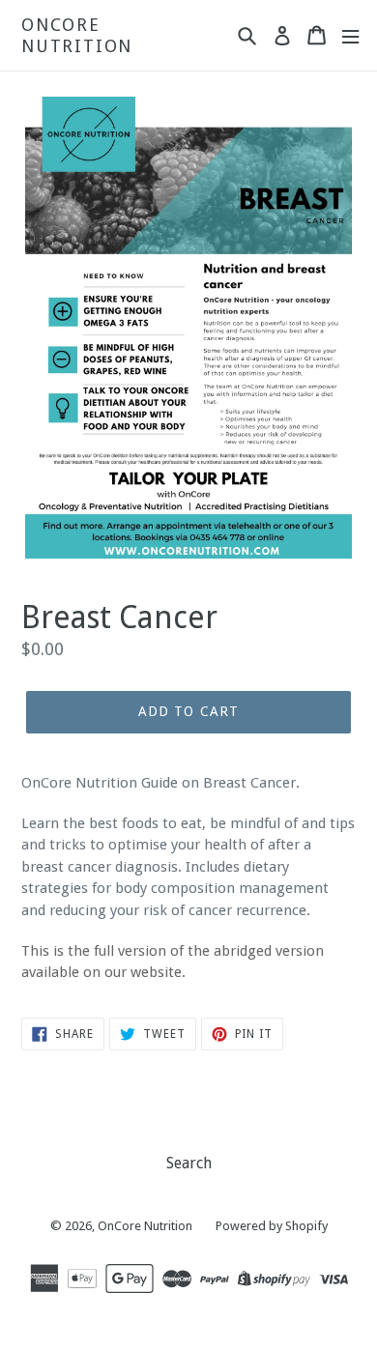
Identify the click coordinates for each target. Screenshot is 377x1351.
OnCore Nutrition (76, 35)
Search (189, 1163)
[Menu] (350, 35)
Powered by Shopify (272, 1226)
